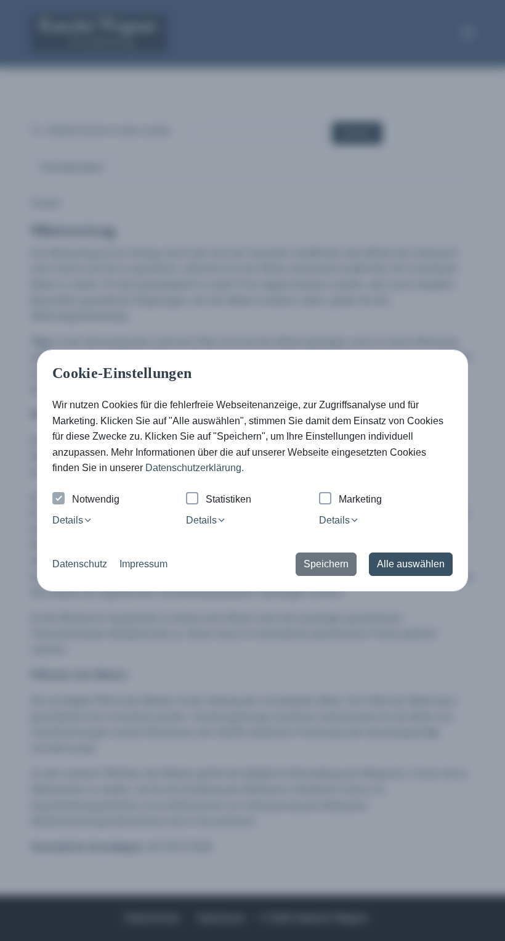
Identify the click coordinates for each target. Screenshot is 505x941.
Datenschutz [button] (79, 564)
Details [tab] (67, 520)
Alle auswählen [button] (411, 564)
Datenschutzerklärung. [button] (194, 467)
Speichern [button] (326, 564)
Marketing (360, 499)
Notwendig (95, 499)
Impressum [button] (143, 564)
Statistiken (228, 499)
